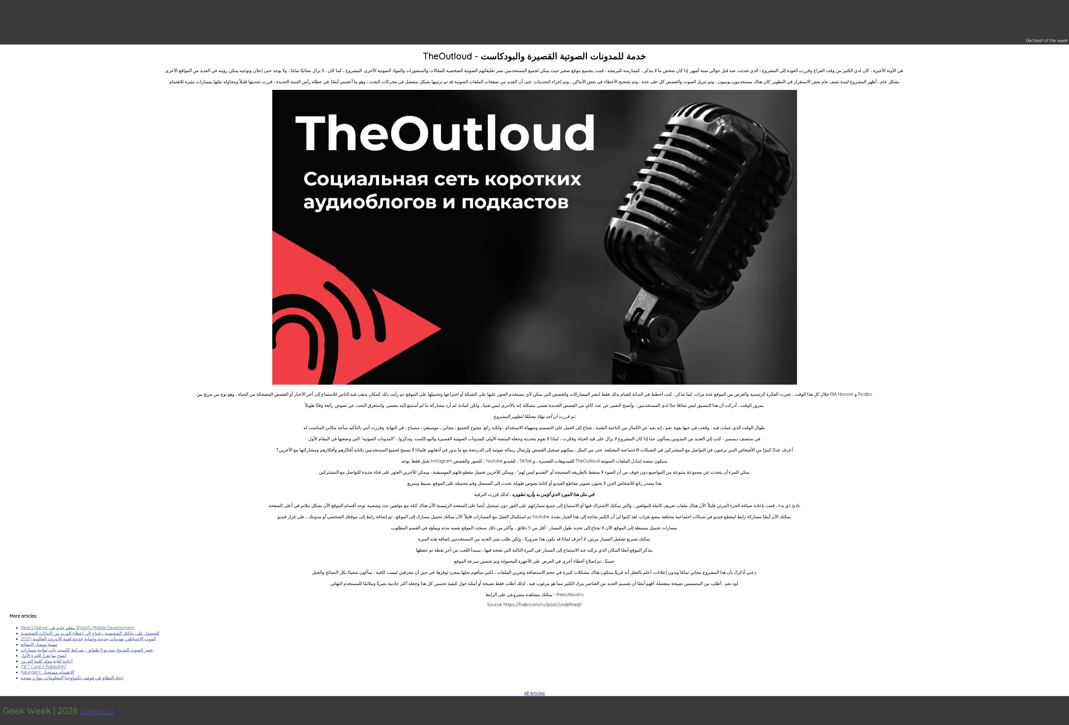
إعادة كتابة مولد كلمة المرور (46, 661)
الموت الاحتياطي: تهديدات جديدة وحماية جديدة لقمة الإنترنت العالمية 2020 (88, 639)
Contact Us (97, 711)
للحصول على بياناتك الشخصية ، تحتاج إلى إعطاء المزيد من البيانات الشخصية (90, 633)
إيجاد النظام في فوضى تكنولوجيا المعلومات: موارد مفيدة (72, 677)
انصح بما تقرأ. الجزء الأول (43, 655)
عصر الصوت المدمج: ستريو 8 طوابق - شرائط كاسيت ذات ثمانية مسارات (87, 650)
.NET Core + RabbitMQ (43, 666)
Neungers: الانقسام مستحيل (47, 672)
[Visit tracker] (1064, 710)
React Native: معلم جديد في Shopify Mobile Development (77, 627)
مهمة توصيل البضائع (39, 644)
